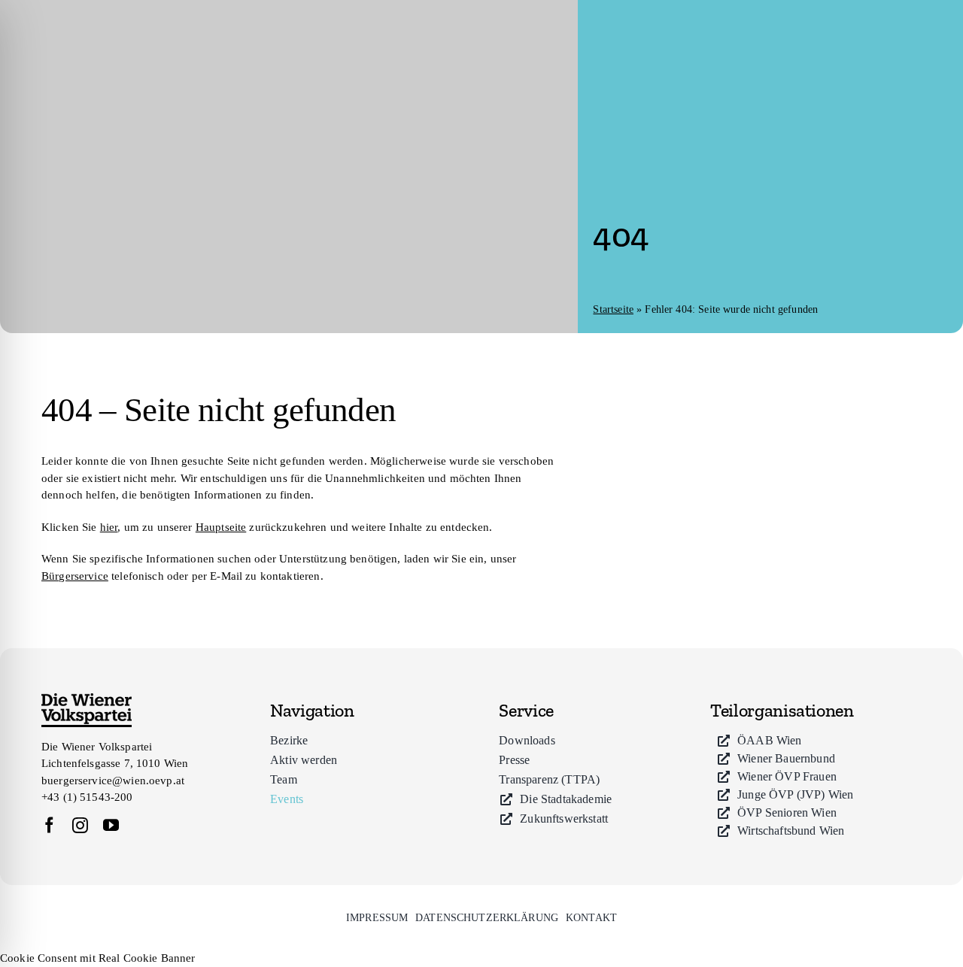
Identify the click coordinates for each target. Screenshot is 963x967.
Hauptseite (221, 527)
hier (109, 527)
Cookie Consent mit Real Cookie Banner (98, 958)
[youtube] (111, 825)
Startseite (613, 309)
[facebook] (49, 825)
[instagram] (80, 825)
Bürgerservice (74, 576)
